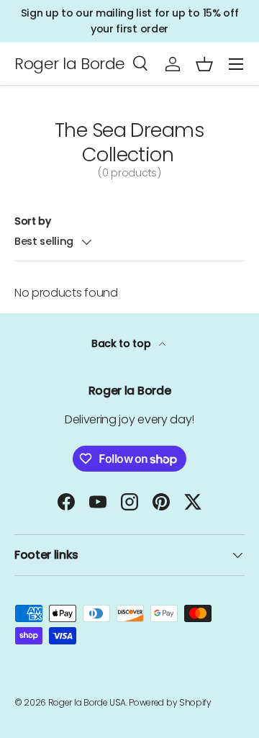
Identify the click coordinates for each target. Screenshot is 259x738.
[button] (204, 64)
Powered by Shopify (170, 702)
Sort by (32, 221)
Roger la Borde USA (87, 702)
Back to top (122, 343)
